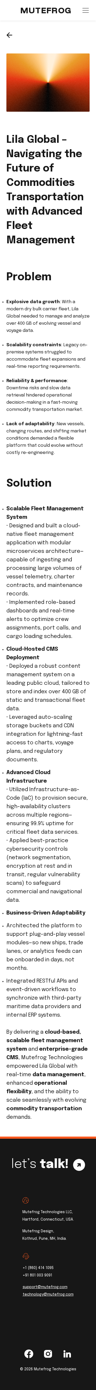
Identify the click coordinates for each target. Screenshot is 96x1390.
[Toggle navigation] (85, 10)
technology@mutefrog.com (48, 1294)
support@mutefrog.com (45, 1287)
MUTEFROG (45, 10)
